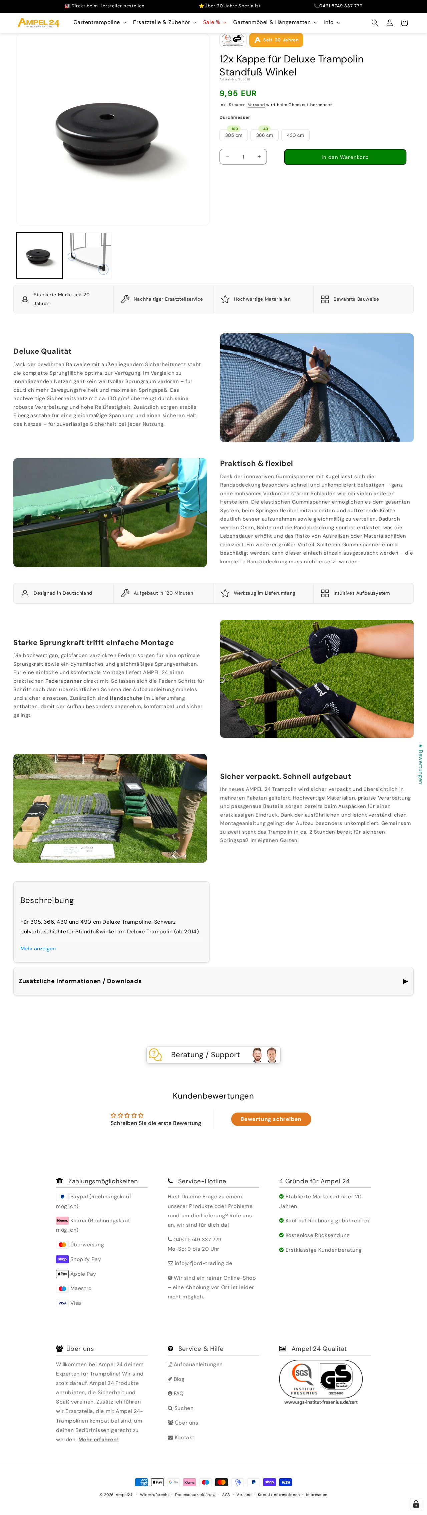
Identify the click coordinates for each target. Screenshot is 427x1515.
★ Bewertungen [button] (420, 764)
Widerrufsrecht (154, 1494)
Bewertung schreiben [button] (271, 1119)
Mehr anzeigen (38, 948)
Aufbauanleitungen (197, 1364)
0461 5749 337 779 (197, 1239)
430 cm (295, 135)
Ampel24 (124, 1494)
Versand (256, 104)
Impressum (316, 1494)
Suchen (183, 1408)
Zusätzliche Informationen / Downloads (213, 981)
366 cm (264, 133)
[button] (99, 22)
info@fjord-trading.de (204, 1263)
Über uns (185, 1422)
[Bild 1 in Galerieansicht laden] (39, 255)
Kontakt (183, 1437)
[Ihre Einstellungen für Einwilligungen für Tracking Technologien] (416, 1504)
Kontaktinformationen (279, 1494)
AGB (226, 1494)
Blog (178, 1379)
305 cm (233, 133)
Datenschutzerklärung (195, 1494)
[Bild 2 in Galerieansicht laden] (88, 255)
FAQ (177, 1393)
